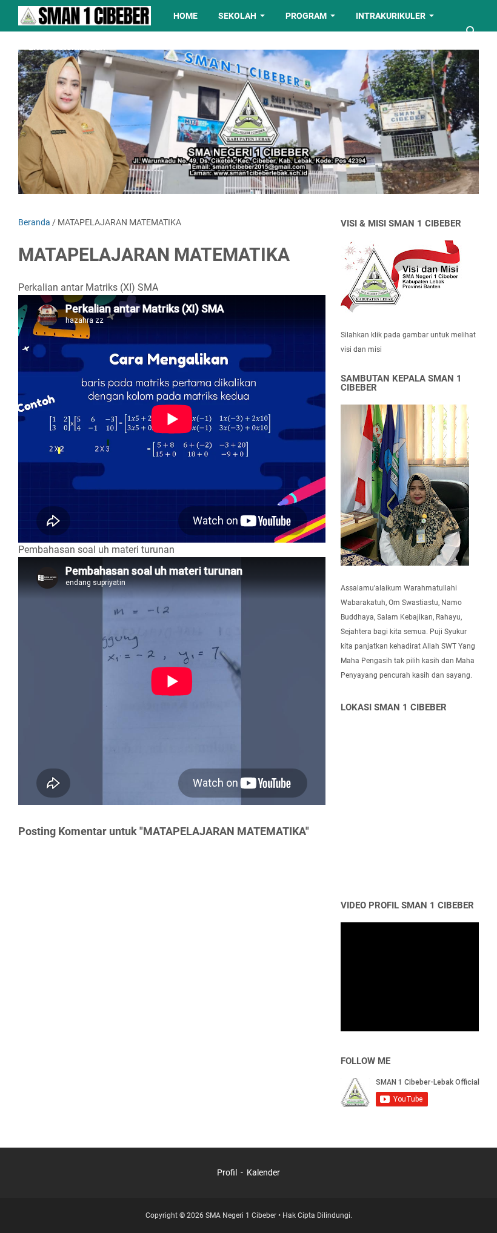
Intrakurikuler (390, 16)
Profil (228, 1172)
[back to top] (473, 1206)
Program (306, 16)
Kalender (263, 1172)
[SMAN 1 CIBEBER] (84, 15)
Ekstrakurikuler (66, 47)
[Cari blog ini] (471, 31)
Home (185, 16)
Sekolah (237, 16)
